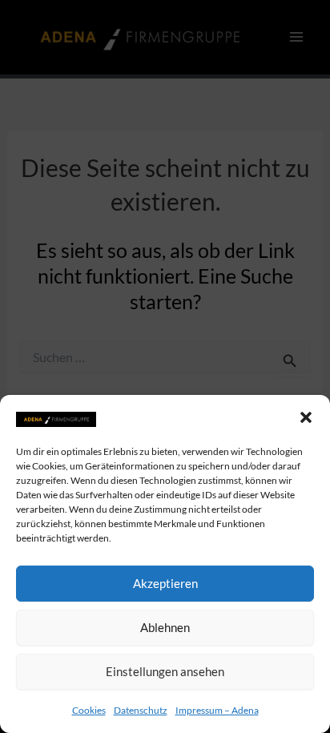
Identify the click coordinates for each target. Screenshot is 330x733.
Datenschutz (140, 710)
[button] (306, 417)
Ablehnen (165, 627)
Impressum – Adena (217, 710)
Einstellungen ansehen (165, 671)
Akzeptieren (165, 583)
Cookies (89, 710)
